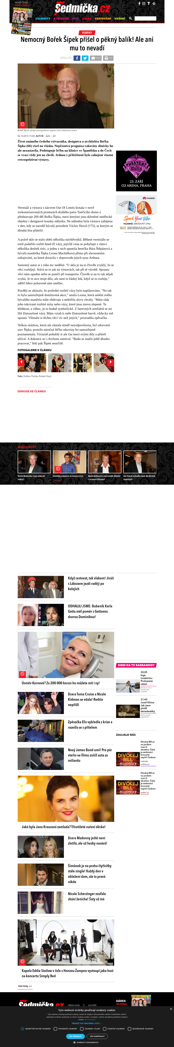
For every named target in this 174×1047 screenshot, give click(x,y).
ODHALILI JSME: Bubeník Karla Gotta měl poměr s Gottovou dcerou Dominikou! (90, 612)
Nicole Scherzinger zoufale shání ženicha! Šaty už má (87, 896)
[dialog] (87, 1026)
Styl (75, 19)
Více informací (90, 1019)
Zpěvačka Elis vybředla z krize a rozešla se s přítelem (90, 724)
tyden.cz (145, 793)
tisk (111, 58)
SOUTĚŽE (92, 1005)
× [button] (171, 1009)
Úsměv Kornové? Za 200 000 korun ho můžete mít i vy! (61, 683)
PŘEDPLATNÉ (74, 1005)
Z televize (61, 19)
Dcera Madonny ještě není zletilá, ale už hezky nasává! (87, 840)
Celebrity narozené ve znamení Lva (68, 476)
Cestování (103, 19)
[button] (87, 1023)
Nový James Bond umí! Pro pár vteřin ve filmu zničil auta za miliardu (90, 755)
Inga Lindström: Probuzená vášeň (147, 678)
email (98, 58)
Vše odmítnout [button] (97, 1036)
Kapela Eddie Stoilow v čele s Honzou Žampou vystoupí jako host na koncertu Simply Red (67, 973)
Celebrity (42, 19)
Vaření (119, 19)
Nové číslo (22, 4)
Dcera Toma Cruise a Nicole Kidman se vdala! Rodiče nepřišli (87, 700)
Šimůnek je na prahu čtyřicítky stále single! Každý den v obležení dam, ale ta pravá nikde (89, 874)
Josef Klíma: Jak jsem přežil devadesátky (148, 705)
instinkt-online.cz (145, 763)
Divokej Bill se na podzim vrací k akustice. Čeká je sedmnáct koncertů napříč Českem (148, 750)
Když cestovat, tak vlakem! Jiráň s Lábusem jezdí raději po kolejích (91, 584)
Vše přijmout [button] (75, 1036)
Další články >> (25, 986)
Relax (87, 19)
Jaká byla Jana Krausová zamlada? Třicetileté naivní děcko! (64, 827)
